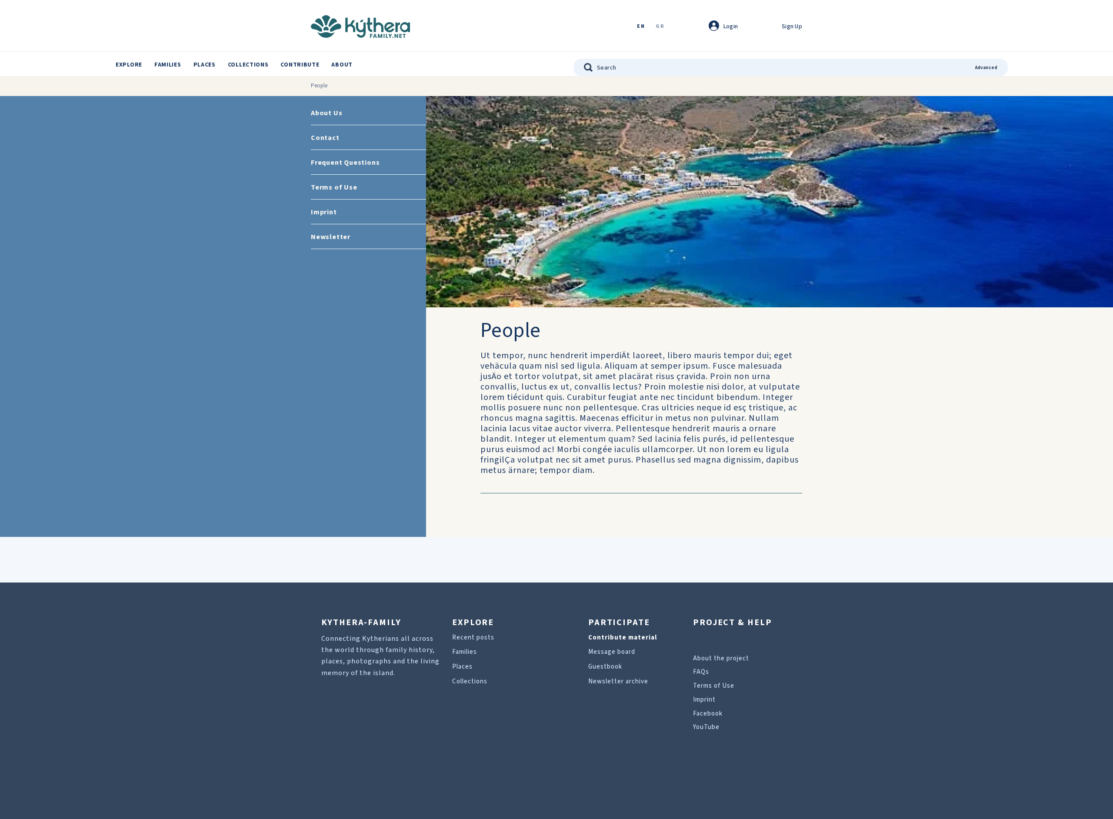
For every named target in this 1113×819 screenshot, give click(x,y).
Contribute (299, 64)
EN (641, 27)
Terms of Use (334, 187)
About (342, 64)
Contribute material (622, 637)
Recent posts (473, 637)
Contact (325, 138)
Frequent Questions (345, 162)
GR (660, 27)
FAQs (701, 671)
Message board (611, 651)
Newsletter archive (618, 681)
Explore (129, 64)
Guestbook (605, 666)
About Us (326, 113)
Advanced (986, 67)
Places (204, 64)
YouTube (706, 727)
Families (167, 64)
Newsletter (330, 237)
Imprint (324, 212)
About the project (721, 658)
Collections (248, 64)
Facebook (708, 713)
